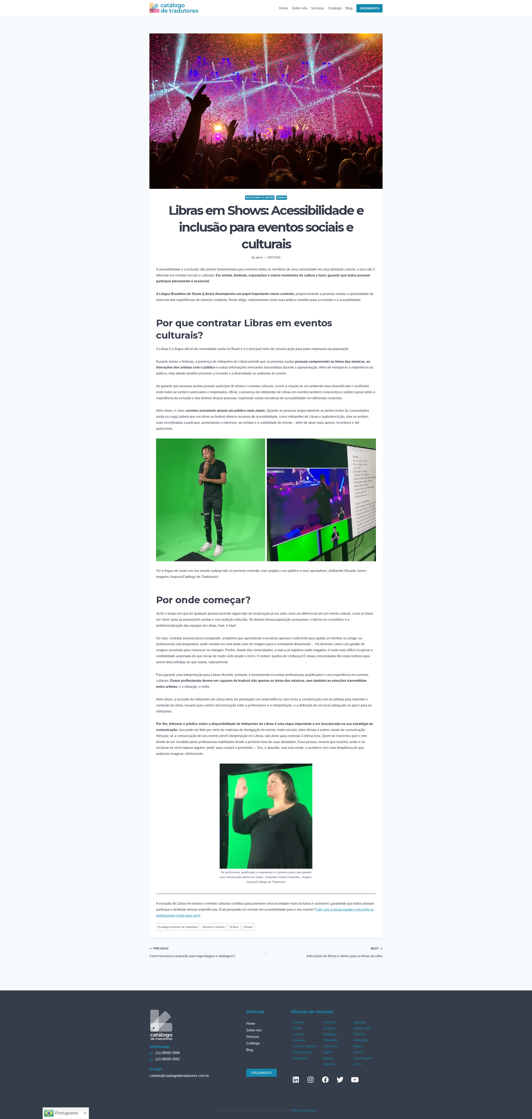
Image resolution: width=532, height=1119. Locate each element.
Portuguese (66, 1112)
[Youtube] (355, 1079)
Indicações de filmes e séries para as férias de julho (345, 952)
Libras (234, 927)
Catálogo (335, 8)
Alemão (298, 1022)
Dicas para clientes (260, 197)
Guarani (329, 1028)
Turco (357, 1064)
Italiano (328, 1058)
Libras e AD (362, 1028)
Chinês (298, 1034)
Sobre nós (299, 8)
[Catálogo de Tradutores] (173, 8)
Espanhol (300, 1058)
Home (283, 8)
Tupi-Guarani (363, 1058)
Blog (349, 8)
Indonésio (330, 1046)
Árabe (297, 1028)
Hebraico (330, 1034)
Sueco (358, 1052)
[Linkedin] (296, 1079)
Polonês (359, 1034)
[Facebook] (325, 1079)
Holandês (330, 1040)
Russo (358, 1046)
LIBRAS (281, 197)
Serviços (317, 8)
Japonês (329, 1064)
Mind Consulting (304, 1110)
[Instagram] (310, 1079)
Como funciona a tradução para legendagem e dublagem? (192, 952)
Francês (329, 1022)
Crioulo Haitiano (305, 1046)
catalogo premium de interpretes (178, 927)
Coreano (299, 1040)
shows (248, 927)
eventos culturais (214, 927)
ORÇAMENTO (369, 8)
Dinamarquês (303, 1052)
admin (259, 257)
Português (360, 1040)
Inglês (327, 1052)
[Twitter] (340, 1079)
